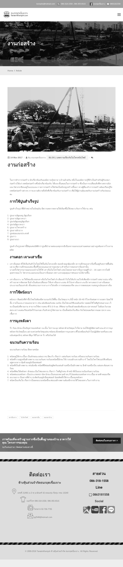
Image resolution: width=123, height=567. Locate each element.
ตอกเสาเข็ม (36, 417)
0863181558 (115, 4)
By (37, 157)
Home (10, 70)
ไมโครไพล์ (24, 417)
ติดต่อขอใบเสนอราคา (106, 440)
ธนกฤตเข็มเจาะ (99, 4)
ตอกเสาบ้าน (48, 417)
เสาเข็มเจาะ (13, 417)
